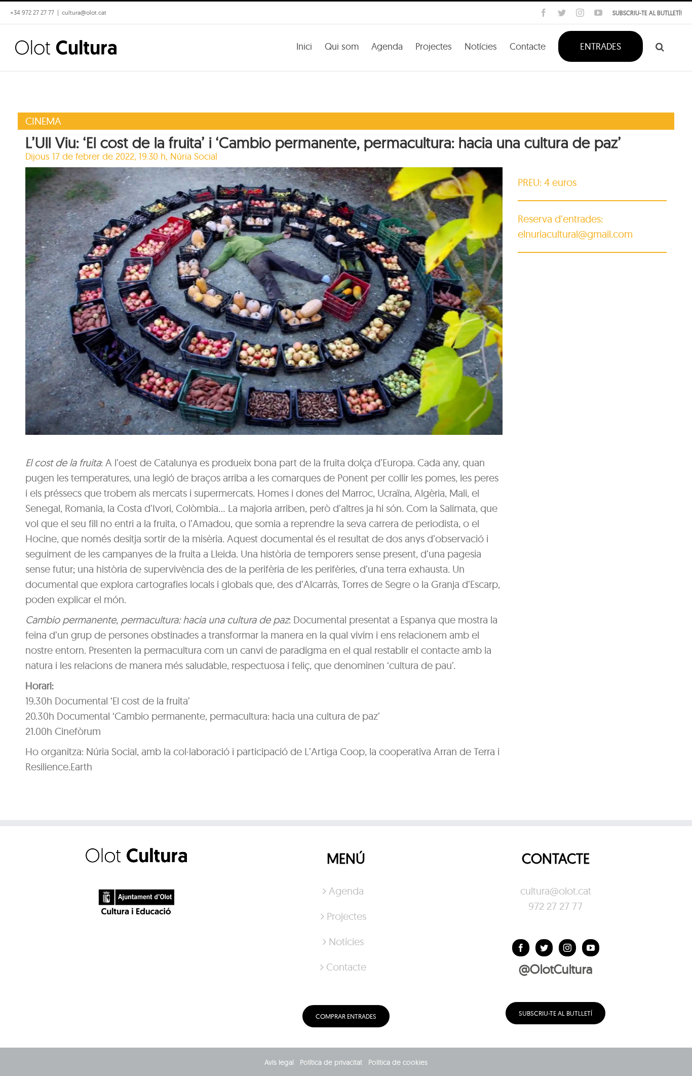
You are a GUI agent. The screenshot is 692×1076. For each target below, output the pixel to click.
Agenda (346, 890)
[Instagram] (567, 947)
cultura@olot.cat (555, 890)
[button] (660, 45)
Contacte (346, 966)
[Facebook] (520, 947)
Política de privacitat (331, 1062)
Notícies (346, 941)
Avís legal (279, 1062)
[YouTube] (590, 947)
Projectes (346, 916)
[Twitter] (544, 947)
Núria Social (193, 156)
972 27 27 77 (555, 906)
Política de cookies (398, 1062)
